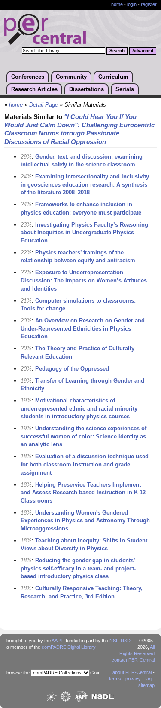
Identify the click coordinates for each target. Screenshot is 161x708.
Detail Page (43, 105)
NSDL (127, 640)
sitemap (146, 685)
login (132, 4)
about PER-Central (132, 672)
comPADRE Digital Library (69, 647)
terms (115, 678)
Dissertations (86, 89)
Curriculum (113, 77)
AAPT (57, 640)
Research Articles (34, 89)
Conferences (27, 77)
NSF (114, 640)
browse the (18, 672)
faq (148, 678)
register (149, 4)
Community (71, 77)
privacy (133, 678)
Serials (124, 89)
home (117, 4)
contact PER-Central (133, 659)
